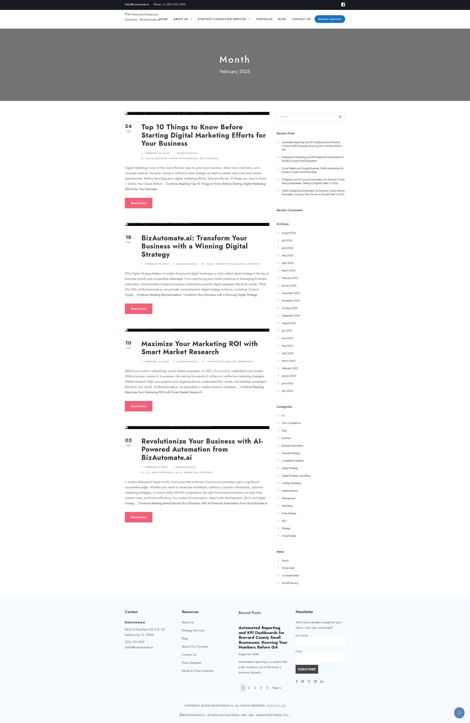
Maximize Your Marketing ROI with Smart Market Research (199, 348)
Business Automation (292, 445)
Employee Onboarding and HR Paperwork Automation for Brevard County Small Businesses (313, 159)
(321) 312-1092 (134, 642)
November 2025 (291, 300)
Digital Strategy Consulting (296, 475)
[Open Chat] (459, 713)
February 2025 (290, 368)
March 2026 (289, 270)
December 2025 (291, 293)
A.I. (148, 472)
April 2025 (288, 353)
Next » (276, 688)
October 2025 (290, 308)
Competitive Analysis (183, 158)
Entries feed (288, 568)
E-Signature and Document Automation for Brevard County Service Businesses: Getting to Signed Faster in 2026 (313, 181)
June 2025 (287, 338)
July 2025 (287, 331)
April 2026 (288, 263)
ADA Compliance (163, 472)
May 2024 (287, 391)
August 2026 (289, 233)
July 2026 (287, 240)
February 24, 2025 (157, 153)
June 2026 (287, 248)
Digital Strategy (290, 468)
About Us (181, 19)
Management (289, 498)
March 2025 (288, 361)
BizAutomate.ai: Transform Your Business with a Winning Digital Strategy (194, 246)
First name (302, 635)
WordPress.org (290, 583)
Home (163, 19)
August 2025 (289, 323)
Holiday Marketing (291, 483)
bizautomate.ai (187, 153)
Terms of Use (276, 706)
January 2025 (289, 376)
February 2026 (290, 278)
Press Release (289, 513)
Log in (285, 560)
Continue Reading (197, 295)
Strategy (212, 158)
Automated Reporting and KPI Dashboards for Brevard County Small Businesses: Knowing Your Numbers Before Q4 (312, 145)
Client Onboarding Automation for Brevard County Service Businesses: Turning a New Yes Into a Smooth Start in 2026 (313, 192)
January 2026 (289, 285)
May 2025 (287, 346)
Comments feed (290, 575)
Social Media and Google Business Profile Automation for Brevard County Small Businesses (313, 170)
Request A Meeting (330, 19)
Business (161, 158)
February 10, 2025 (157, 361)
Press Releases (191, 662)
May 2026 (287, 255)
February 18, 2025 (157, 263)
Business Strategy (291, 453)
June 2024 (287, 383)
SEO (202, 158)
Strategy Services (193, 630)
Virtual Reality (289, 536)
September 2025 (291, 315)
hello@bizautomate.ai (137, 4)
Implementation (290, 491)
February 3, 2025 (156, 467)
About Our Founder (195, 646)
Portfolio (264, 19)
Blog (282, 19)
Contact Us (301, 19)
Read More (138, 203)
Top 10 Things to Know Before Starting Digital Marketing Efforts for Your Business (203, 135)
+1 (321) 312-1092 (173, 4)
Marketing (245, 361)
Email (299, 651)
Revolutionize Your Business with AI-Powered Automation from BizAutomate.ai (202, 449)
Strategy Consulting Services (222, 19)
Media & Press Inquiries (198, 670)
